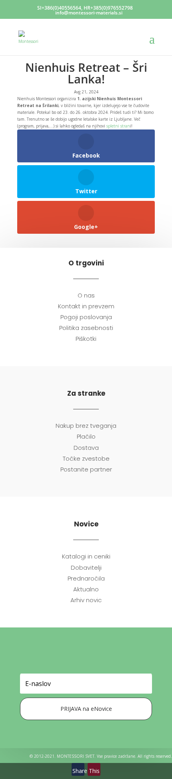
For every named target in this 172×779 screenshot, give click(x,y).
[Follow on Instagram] (94, 662)
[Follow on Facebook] (78, 662)
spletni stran (118, 126)
